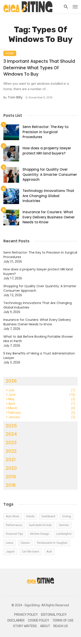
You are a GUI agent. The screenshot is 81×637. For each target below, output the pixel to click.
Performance (14, 525)
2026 (11, 381)
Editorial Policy (54, 615)
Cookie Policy (38, 620)
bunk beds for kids (40, 525)
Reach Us (60, 626)
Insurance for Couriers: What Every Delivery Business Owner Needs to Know (48, 217)
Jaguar (10, 551)
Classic (25, 542)
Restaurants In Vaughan (52, 542)
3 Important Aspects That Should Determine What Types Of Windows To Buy (39, 67)
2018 (11, 485)
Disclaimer (16, 620)
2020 (11, 468)
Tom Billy (15, 97)
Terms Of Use (63, 620)
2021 (11, 460)
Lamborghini (64, 533)
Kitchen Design (39, 533)
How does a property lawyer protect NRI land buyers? (46, 151)
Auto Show (12, 516)
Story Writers (25, 626)
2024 (11, 434)
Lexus (9, 542)
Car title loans (30, 551)
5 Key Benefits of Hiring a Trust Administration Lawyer (39, 355)
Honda (30, 516)
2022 (11, 451)
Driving (66, 516)
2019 (11, 477)
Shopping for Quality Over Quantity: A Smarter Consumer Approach (49, 174)
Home (10, 53)
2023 (11, 442)
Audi (49, 551)
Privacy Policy (26, 615)
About (45, 626)
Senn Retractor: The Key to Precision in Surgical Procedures (45, 131)
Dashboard (48, 516)
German (64, 525)
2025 (11, 426)
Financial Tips (14, 533)
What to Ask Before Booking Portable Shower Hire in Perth (38, 338)
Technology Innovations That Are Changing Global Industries (48, 195)
